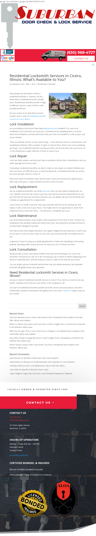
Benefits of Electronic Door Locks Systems (41, 358)
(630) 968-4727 (81, 52)
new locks (46, 191)
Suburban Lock (18, 84)
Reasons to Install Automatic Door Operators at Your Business (49, 362)
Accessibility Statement (19, 455)
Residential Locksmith (46, 84)
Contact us (66, 290)
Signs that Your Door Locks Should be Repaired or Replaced (48, 373)
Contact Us (81, 58)
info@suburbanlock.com (19, 420)
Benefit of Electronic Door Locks (35, 369)
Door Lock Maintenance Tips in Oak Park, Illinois (45, 365)
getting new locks (50, 128)
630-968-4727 (15, 417)
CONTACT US (38, 402)
